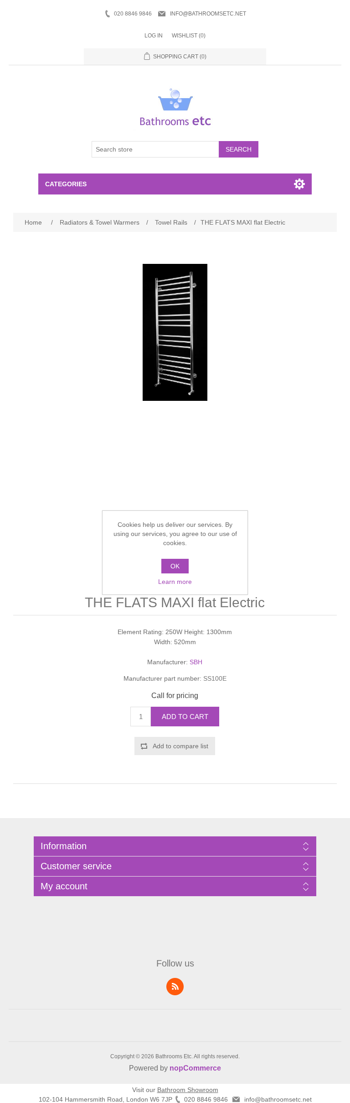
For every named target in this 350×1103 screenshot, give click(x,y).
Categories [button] (66, 184)
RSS (175, 986)
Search (239, 149)
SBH (196, 662)
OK (175, 566)
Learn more (175, 581)
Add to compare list (180, 746)
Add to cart (185, 716)
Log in (153, 35)
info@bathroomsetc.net (208, 14)
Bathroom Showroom (187, 1089)
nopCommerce (195, 1068)
